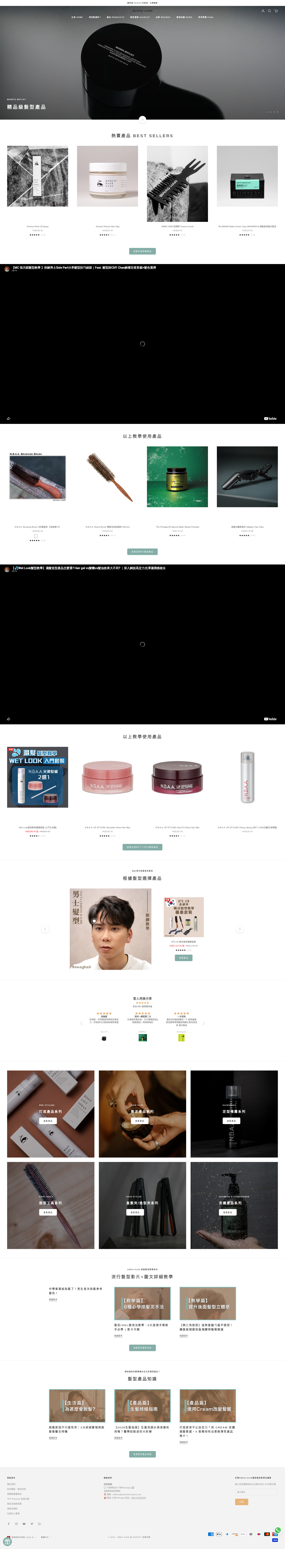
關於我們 (11, 1484)
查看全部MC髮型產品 (142, 552)
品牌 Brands (163, 17)
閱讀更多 (53, 1299)
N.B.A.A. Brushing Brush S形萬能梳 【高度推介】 (38, 527)
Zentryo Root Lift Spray (38, 226)
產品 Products (116, 17)
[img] (142, 1003)
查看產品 (183, 958)
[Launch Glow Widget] (7, 1541)
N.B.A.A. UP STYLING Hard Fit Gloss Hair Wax (178, 827)
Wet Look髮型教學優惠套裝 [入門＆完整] (38, 827)
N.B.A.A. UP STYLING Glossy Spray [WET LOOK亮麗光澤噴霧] (247, 827)
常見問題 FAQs (205, 17)
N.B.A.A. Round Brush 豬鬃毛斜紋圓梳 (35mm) (108, 527)
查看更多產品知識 (142, 1454)
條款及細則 (12, 1508)
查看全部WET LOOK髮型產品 (142, 847)
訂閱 (241, 1502)
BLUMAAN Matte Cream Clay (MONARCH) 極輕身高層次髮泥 (247, 226)
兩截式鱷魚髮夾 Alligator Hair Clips (247, 527)
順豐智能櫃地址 (14, 1494)
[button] (82, 1023)
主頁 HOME (77, 17)
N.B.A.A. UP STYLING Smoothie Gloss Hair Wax (107, 827)
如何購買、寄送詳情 (16, 1489)
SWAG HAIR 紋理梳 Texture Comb (177, 226)
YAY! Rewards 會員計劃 (18, 1499)
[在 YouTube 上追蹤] (24, 1523)
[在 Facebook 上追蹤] (8, 1523)
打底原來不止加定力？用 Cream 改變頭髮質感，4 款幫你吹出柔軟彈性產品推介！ (207, 1432)
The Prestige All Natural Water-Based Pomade (177, 527)
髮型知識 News (184, 17)
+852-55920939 (138, 1498)
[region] (142, 63)
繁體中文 (45, 1537)
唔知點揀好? (95, 17)
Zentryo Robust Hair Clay (107, 226)
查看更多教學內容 (142, 1348)
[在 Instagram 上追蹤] (16, 1523)
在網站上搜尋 (13, 1513)
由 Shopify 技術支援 (140, 1537)
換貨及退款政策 (14, 1504)
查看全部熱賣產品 (142, 251)
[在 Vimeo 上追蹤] (31, 1523)
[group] (142, 63)
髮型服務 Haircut (140, 17)
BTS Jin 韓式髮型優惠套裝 (183, 942)
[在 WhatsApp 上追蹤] (39, 1523)
